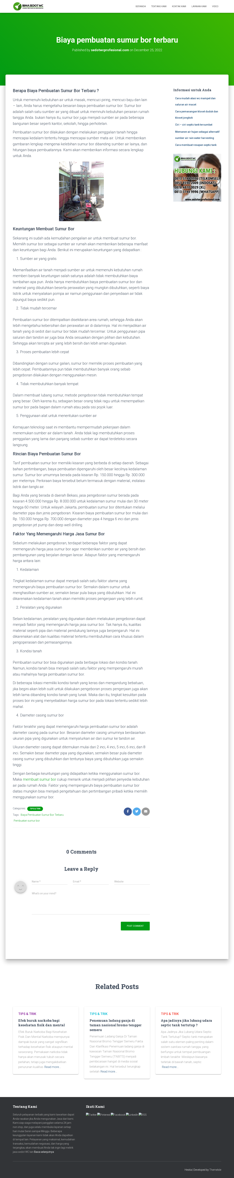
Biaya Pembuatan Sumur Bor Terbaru (42, 814)
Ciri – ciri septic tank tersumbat (193, 124)
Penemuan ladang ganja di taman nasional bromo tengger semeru (115, 1025)
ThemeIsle (215, 1169)
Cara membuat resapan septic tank (195, 144)
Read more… (52, 1067)
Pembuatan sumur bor (27, 820)
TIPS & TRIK (35, 809)
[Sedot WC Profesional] (28, 6)
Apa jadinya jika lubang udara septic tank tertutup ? (186, 1022)
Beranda (141, 6)
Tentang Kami (159, 6)
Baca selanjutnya (44, 1151)
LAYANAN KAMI (199, 6)
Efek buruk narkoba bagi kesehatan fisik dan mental (41, 1022)
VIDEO (215, 6)
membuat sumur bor (39, 779)
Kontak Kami (179, 6)
